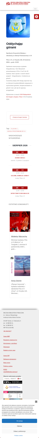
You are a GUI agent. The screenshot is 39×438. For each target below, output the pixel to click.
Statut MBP (6, 336)
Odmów (19, 426)
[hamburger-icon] (35, 8)
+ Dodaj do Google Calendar (19, 117)
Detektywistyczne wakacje (20, 193)
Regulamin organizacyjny (10, 340)
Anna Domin (16, 281)
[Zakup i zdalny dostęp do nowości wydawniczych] (12, 379)
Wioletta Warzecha (19, 237)
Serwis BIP (6, 355)
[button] (36, 16)
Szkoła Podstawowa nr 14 (16, 131)
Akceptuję (19, 421)
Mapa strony (6, 362)
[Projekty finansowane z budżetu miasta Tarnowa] (12, 390)
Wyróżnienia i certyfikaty (10, 343)
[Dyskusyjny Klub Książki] (12, 393)
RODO (5, 369)
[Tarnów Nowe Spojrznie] (12, 397)
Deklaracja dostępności (9, 359)
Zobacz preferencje (19, 431)
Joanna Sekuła (20, 158)
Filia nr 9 (14, 128)
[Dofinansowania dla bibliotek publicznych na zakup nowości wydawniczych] (12, 383)
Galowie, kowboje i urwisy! (20, 175)
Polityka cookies (18, 435)
